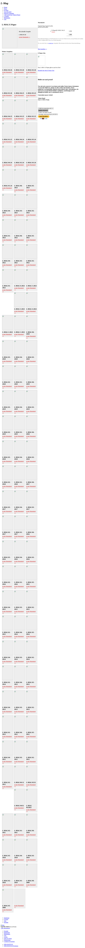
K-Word (6, 10)
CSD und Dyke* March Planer (12, 15)
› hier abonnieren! (5, 928)
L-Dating (6, 16)
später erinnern (43, 110)
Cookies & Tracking (9, 941)
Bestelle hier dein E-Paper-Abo (46, 70)
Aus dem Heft (7, 12)
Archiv (6, 937)
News (5, 9)
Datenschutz (7, 940)
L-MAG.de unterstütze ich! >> (46, 108)
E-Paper (6, 919)
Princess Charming (9, 13)
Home (5, 7)
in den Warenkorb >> (7, 73)
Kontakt (6, 922)
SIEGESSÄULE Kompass (11, 946)
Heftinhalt (6, 918)
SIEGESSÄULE (8, 944)
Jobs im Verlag (8, 938)
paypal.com (50, 43)
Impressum (7, 932)
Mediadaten (7, 18)
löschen (53, 31)
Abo (5, 19)
